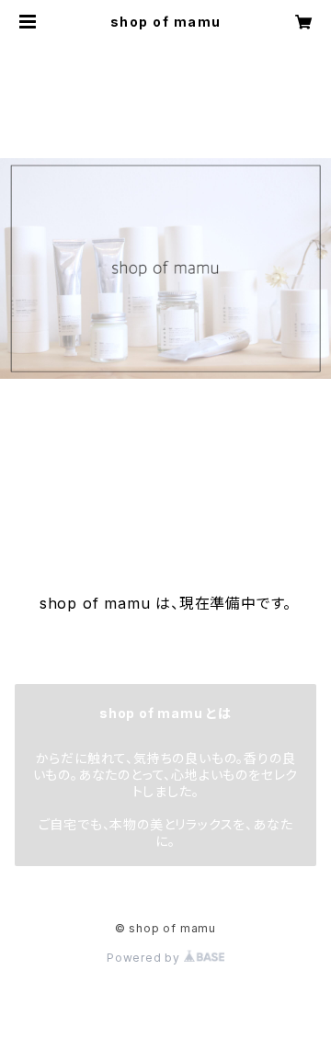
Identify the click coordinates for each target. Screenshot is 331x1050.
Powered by (145, 957)
